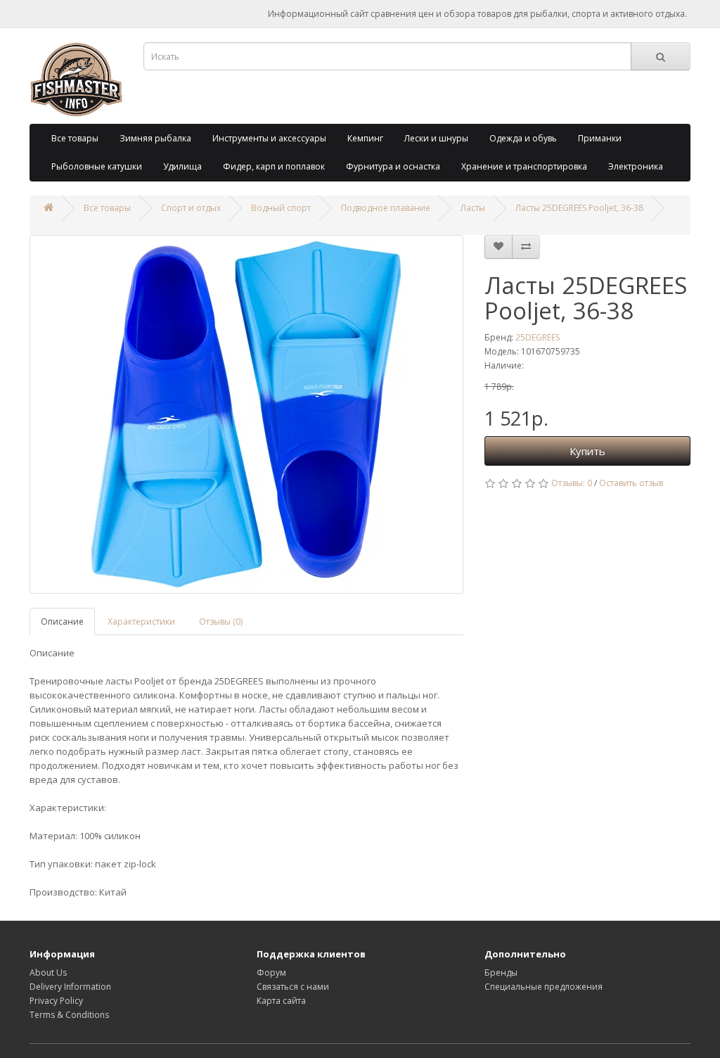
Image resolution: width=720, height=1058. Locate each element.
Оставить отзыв (631, 483)
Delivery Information (70, 987)
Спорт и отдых (191, 208)
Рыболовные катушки (96, 166)
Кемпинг (365, 138)
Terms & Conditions (69, 1015)
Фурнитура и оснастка (393, 166)
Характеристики (141, 621)
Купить (587, 451)
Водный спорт (281, 208)
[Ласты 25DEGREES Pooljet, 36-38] (246, 414)
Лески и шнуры (436, 138)
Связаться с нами (293, 987)
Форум (271, 973)
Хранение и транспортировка (524, 166)
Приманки (600, 138)
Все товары (74, 138)
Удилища (182, 166)
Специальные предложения (543, 987)
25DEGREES (537, 337)
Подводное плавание (385, 208)
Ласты (473, 208)
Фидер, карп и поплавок (274, 166)
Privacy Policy (56, 1001)
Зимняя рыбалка (155, 138)
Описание (62, 621)
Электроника (635, 166)
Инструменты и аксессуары (269, 138)
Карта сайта (281, 1001)
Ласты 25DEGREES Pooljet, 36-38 (579, 208)
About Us (48, 973)
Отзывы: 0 (571, 483)
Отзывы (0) (221, 621)
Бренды (501, 973)
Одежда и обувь (523, 138)
